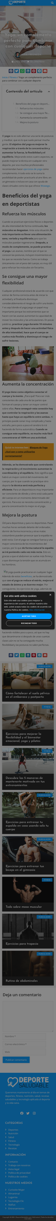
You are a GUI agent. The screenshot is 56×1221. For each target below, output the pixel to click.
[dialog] (28, 610)
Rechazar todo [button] (29, 623)
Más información (37, 610)
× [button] (50, 595)
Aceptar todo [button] (29, 616)
